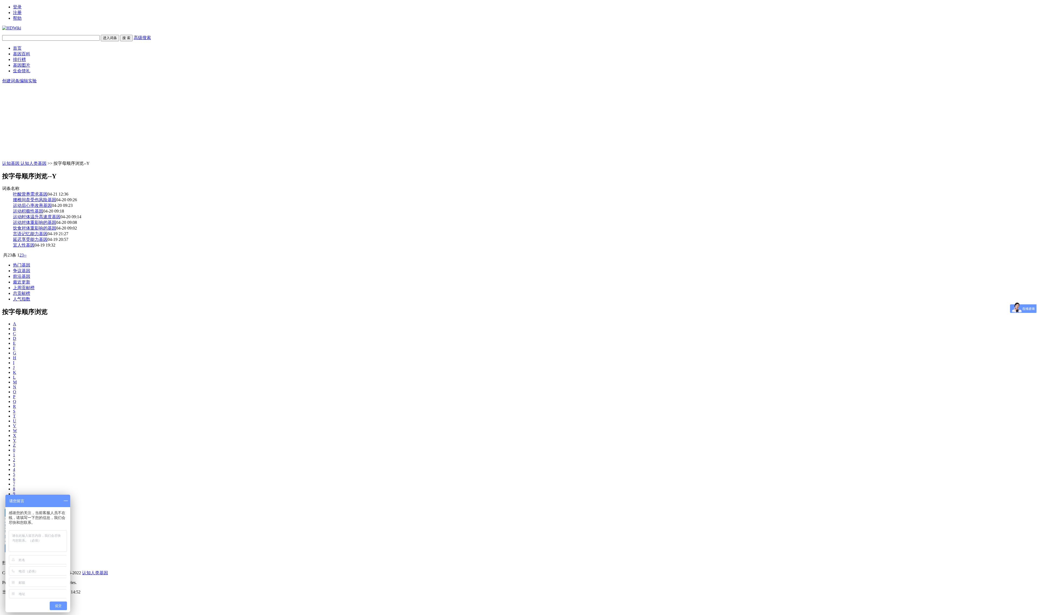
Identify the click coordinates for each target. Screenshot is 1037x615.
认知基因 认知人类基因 (24, 163)
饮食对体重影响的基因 (34, 228)
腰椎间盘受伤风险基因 (34, 199)
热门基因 (21, 265)
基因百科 (21, 54)
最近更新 (21, 282)
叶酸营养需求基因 (30, 194)
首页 (17, 48)
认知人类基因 (95, 572)
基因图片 (21, 65)
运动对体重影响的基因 (34, 222)
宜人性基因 (24, 245)
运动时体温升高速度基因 (36, 216)
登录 (17, 7)
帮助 (17, 18)
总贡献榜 (21, 293)
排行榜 (19, 59)
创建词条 (10, 80)
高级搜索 (142, 37)
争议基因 (21, 270)
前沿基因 (21, 276)
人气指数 (21, 299)
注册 (17, 12)
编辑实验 (28, 80)
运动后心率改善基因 (32, 205)
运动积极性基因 (28, 211)
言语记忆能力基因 (30, 233)
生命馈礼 (21, 71)
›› (25, 255)
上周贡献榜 (24, 287)
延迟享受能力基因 (30, 239)
